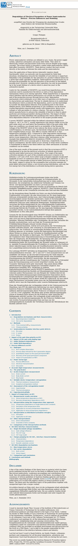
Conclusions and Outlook (19, 457)
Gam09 (48, 479)
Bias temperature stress (21, 447)
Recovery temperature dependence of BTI (28, 400)
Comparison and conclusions (23, 455)
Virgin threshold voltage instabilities (26, 429)
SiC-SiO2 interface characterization (23, 427)
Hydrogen (16, 347)
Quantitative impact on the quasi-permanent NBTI (31, 353)
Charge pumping (19, 327)
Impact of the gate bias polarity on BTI (25, 337)
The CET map (18, 433)
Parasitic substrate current (23, 443)
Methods (15, 323)
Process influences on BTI (20, 345)
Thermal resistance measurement (25, 382)
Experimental (18, 388)
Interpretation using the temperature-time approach (32, 402)
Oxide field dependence (21, 343)
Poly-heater (18, 378)
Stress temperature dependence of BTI (27, 398)
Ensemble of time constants (23, 422)
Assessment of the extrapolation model (27, 386)
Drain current (18, 374)
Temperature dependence (23, 441)
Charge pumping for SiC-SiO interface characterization (33, 437)
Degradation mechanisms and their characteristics (31, 317)
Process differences (20, 361)
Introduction (15, 315)
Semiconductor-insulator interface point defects (30, 329)
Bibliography (14, 459)
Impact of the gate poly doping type (26, 339)
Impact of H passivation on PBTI (24, 357)
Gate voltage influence (21, 431)
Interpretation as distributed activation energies (31, 412)
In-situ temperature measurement (25, 372)
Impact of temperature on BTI (21, 394)
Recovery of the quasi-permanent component (29, 355)
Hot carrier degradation (22, 321)
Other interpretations (20, 418)
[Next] (28, 7)
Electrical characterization (23, 363)
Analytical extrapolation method (25, 384)
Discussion (17, 366)
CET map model (19, 435)
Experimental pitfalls (20, 392)
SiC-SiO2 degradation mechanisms (23, 445)
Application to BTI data (21, 416)
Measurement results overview (24, 396)
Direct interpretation (21, 420)
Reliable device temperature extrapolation (28, 380)
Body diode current (20, 376)
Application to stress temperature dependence (29, 410)
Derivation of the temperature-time (26, 406)
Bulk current (18, 451)
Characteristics (19, 439)
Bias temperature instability (23, 319)
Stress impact (18, 453)
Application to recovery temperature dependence (31, 408)
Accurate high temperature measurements (26, 368)
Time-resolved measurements (26, 325)
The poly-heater (18, 370)
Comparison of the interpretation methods (28, 425)
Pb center (17, 331)
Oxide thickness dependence (23, 341)
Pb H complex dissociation (23, 349)
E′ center (17, 333)
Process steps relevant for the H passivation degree (31, 351)
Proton (16, 335)
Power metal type (19, 359)
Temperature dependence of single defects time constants (33, 404)
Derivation (17, 414)
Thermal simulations (21, 390)
